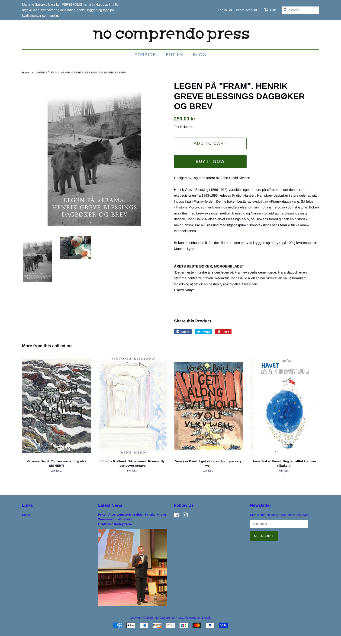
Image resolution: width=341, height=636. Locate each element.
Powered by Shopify (198, 617)
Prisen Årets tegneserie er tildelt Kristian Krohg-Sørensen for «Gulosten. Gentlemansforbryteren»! (132, 519)
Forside (145, 54)
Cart (273, 10)
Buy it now (210, 161)
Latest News (110, 505)
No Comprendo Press (169, 617)
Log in (222, 10)
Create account (246, 10)
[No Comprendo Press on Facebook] (176, 516)
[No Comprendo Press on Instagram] (185, 516)
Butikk (174, 54)
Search (26, 514)
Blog (199, 54)
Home (25, 72)
